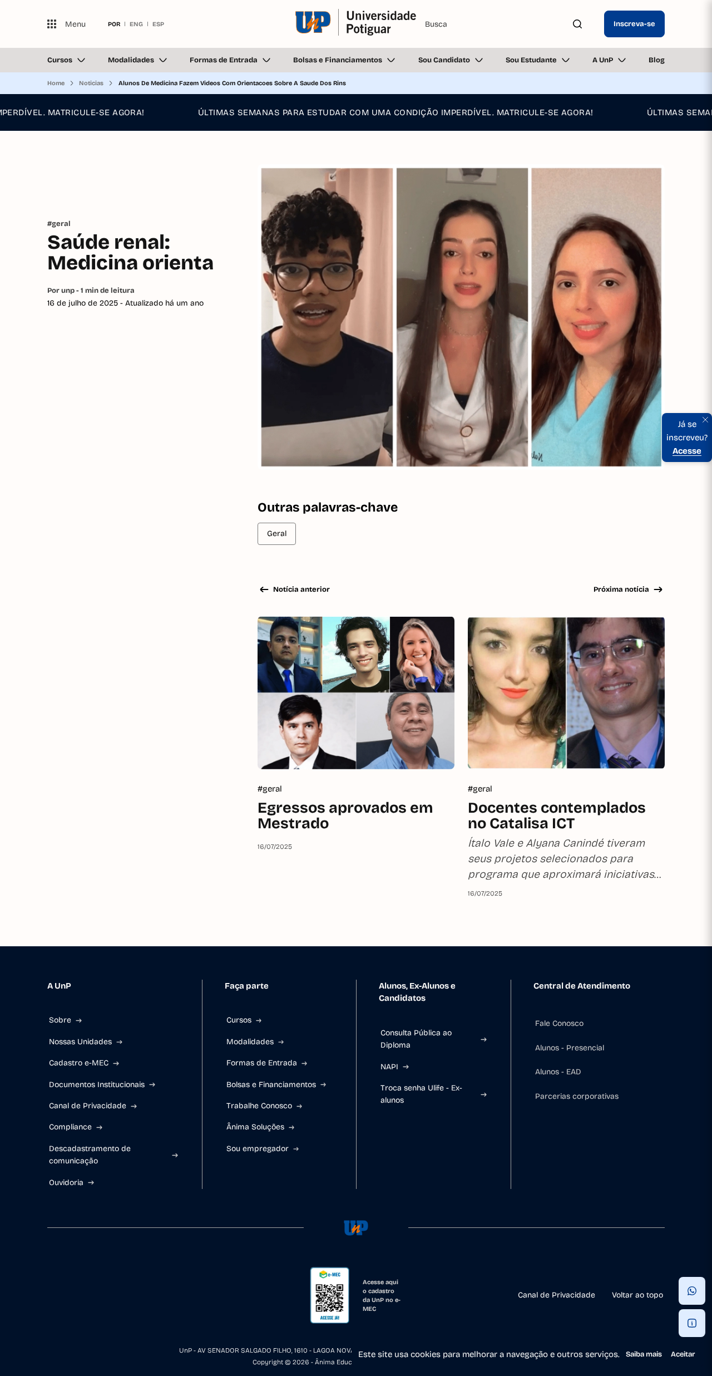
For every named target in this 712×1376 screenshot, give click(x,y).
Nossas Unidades (80, 1041)
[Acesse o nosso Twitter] (131, 1295)
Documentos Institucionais (97, 1084)
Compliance (70, 1127)
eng (136, 24)
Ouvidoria (66, 1182)
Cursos (59, 60)
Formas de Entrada (224, 60)
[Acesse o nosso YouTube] (158, 1295)
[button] (692, 1291)
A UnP (602, 60)
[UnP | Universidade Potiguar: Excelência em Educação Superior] (356, 24)
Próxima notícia (621, 589)
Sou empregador (257, 1148)
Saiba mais (644, 1354)
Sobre (60, 1020)
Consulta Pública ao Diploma (416, 1039)
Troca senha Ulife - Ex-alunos (421, 1094)
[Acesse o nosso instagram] (78, 1295)
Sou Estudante (531, 60)
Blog (657, 60)
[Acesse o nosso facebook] (51, 1295)
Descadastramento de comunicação (90, 1155)
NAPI (389, 1067)
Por (91, 290)
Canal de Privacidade (87, 1105)
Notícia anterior (301, 589)
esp (158, 24)
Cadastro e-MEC (78, 1063)
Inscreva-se (634, 23)
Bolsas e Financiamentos (337, 60)
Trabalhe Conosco (259, 1105)
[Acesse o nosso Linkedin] (105, 1295)
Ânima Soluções (255, 1127)
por (114, 24)
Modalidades (131, 60)
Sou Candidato (444, 60)
